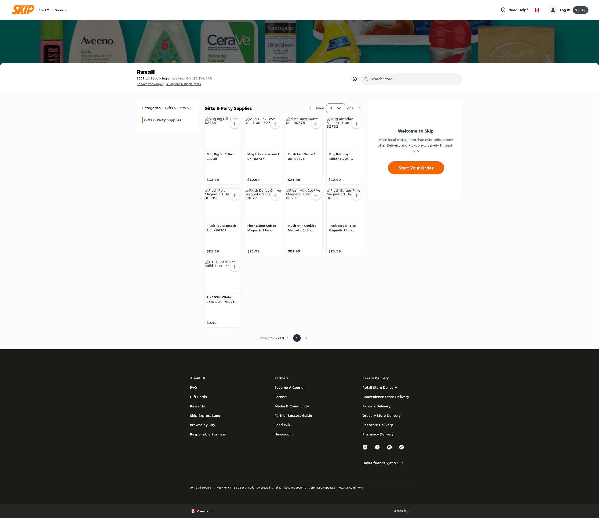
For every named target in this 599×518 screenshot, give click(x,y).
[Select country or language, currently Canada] (537, 10)
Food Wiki (282, 424)
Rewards (197, 406)
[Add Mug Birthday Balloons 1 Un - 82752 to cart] (356, 123)
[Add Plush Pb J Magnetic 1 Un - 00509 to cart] (234, 195)
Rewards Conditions (350, 487)
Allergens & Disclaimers (183, 84)
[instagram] (389, 448)
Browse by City (202, 424)
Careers (280, 396)
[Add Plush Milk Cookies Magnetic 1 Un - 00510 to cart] (316, 195)
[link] (167, 120)
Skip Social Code (244, 487)
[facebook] (377, 448)
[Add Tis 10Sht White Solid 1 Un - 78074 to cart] (234, 266)
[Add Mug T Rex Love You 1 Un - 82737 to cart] (275, 123)
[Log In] (553, 10)
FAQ (193, 387)
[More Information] (354, 79)
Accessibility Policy (269, 487)
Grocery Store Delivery (381, 415)
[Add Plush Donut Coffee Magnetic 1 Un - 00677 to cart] (275, 195)
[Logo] (25, 10)
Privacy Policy (222, 487)
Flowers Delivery (376, 406)
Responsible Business (208, 434)
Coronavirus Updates (322, 487)
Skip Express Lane (205, 415)
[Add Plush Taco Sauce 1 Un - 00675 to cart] (316, 123)
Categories (151, 107)
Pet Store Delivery (377, 424)
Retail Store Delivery (379, 387)
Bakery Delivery (375, 378)
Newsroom (283, 434)
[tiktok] (402, 448)
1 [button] (331, 108)
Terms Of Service (200, 487)
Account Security (295, 487)
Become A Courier (289, 387)
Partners (281, 378)
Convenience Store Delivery (385, 396)
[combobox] (414, 79)
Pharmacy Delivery (378, 434)
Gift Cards (198, 396)
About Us (197, 378)
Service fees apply (150, 84)
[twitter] (365, 448)
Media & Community (291, 406)
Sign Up (580, 10)
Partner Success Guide (293, 415)
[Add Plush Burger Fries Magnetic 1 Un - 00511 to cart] (356, 195)
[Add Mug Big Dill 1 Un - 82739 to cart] (234, 123)
